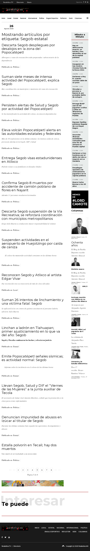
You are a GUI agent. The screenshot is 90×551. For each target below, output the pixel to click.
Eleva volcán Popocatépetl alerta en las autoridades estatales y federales (31, 132)
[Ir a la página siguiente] (56, 470)
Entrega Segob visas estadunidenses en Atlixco (32, 160)
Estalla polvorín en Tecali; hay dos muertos (29, 447)
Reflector (63, 18)
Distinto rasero (77, 269)
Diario (29, 2)
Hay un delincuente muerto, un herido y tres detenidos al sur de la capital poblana (79, 51)
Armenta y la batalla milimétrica (79, 363)
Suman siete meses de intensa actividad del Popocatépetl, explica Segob (30, 80)
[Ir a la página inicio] (10, 470)
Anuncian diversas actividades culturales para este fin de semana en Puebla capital (78, 141)
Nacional (23, 18)
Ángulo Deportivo (52, 18)
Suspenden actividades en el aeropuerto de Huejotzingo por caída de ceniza (32, 243)
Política (41, 18)
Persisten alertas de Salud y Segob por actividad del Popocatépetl (30, 107)
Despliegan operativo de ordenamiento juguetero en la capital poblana (79, 172)
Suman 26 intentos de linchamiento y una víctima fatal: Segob (33, 301)
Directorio (20, 2)
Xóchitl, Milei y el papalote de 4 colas (78, 331)
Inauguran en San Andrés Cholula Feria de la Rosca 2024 (79, 67)
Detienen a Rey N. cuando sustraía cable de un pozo (79, 80)
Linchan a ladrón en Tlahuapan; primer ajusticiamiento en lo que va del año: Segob (31, 331)
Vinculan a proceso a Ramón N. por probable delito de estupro (79, 93)
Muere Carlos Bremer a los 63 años (79, 184)
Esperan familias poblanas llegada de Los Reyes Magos (79, 125)
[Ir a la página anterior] (14, 470)
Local (9, 18)
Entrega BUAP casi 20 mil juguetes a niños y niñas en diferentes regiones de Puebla (79, 110)
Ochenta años (77, 244)
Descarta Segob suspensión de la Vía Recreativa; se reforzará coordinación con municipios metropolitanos (32, 215)
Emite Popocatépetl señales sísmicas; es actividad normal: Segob (32, 358)
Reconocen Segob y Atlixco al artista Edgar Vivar (31, 277)
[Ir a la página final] (59, 470)
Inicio (3, 18)
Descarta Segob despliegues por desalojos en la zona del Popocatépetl (28, 48)
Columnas (78, 18)
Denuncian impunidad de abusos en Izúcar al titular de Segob (32, 419)
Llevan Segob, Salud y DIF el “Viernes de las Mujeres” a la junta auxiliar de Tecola (32, 389)
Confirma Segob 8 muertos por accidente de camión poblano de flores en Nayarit (29, 186)
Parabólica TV (8, 2)
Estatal (15, 18)
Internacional (32, 18)
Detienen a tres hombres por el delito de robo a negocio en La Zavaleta (79, 157)
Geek (71, 18)
